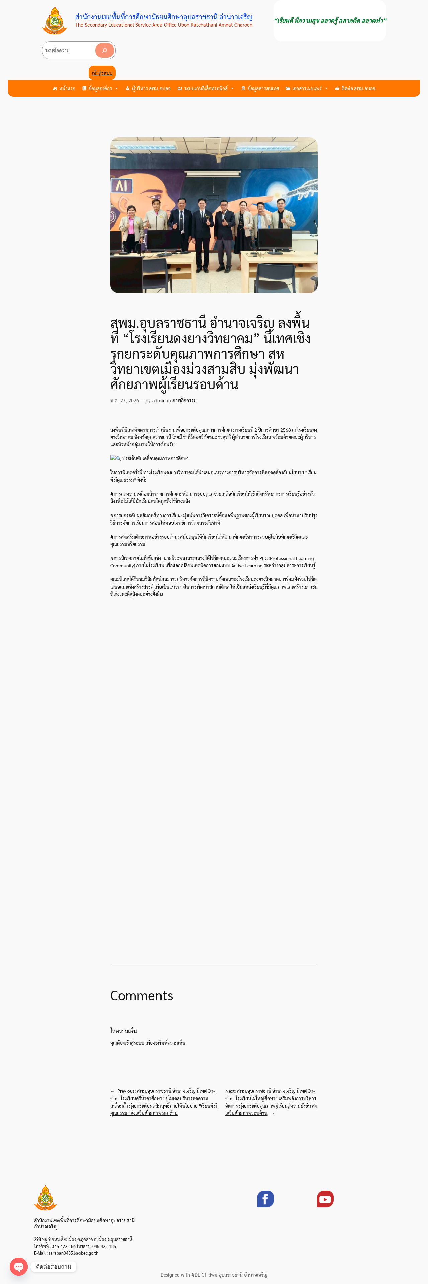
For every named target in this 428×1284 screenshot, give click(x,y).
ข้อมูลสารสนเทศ (263, 88)
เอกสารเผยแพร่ (307, 88)
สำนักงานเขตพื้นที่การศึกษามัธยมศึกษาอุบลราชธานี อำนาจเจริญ (164, 16)
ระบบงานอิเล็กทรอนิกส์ (206, 88)
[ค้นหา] (104, 50)
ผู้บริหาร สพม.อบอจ (151, 88)
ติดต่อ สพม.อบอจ (359, 88)
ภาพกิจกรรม (184, 400)
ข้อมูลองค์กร (100, 88)
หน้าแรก (67, 88)
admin (159, 400)
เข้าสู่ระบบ (102, 73)
